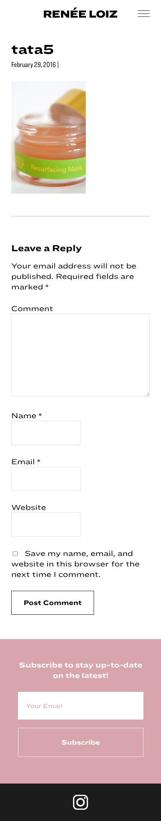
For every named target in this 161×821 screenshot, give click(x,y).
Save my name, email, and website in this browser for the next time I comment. (75, 563)
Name (26, 415)
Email (25, 461)
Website (28, 507)
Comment (32, 308)
